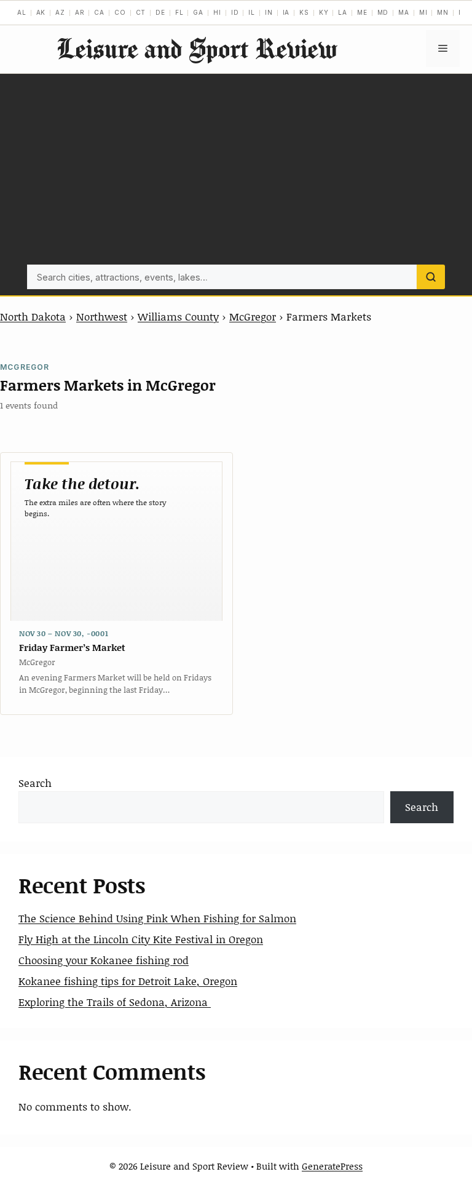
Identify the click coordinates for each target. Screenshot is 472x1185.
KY (324, 12)
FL (179, 12)
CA (99, 12)
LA (342, 12)
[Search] (431, 277)
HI (217, 12)
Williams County (178, 316)
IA (286, 12)
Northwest (101, 316)
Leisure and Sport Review (197, 48)
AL (21, 12)
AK (41, 12)
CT (141, 12)
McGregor (252, 316)
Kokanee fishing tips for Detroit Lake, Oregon (127, 980)
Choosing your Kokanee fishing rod (103, 959)
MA (403, 12)
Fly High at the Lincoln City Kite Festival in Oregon (140, 939)
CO (120, 12)
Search (35, 782)
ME (362, 12)
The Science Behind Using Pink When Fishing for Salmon (157, 918)
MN (443, 12)
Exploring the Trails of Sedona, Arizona (114, 1001)
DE (160, 12)
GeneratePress (332, 1166)
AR (80, 12)
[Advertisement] (236, 172)
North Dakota (33, 316)
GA (198, 12)
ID (235, 12)
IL (251, 12)
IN (269, 12)
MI (423, 12)
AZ (60, 12)
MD (383, 12)
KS (304, 12)
